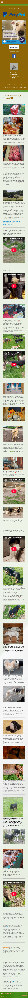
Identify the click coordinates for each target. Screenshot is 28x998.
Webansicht (24, 995)
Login (26, 993)
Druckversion (5, 993)
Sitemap (11, 993)
